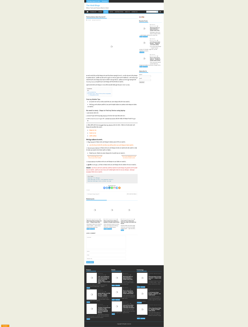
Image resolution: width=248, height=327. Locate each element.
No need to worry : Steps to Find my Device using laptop (99, 93)
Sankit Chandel (96, 219)
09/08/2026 (101, 273)
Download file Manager (94, 178)
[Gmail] (114, 188)
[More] (119, 188)
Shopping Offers (119, 11)
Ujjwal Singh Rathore (97, 20)
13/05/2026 (101, 304)
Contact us (134, 11)
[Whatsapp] (112, 188)
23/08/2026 (153, 38)
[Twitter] (107, 188)
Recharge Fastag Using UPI (93, 194)
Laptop (111, 11)
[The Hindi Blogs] (87, 11)
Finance (100, 11)
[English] (139, 17)
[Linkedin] (109, 188)
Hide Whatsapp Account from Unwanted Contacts (100, 179)
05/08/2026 (101, 290)
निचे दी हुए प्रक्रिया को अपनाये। (94, 95)
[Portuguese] (143, 17)
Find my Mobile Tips (92, 92)
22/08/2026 (106, 219)
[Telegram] (117, 188)
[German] (142, 17)
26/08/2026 (89, 219)
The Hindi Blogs (93, 5)
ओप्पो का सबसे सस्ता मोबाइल (131, 194)
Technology (93, 11)
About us (127, 11)
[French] (141, 17)
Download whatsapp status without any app (99, 181)
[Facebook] (104, 188)
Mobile (105, 11)
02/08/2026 (124, 219)
